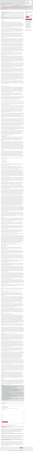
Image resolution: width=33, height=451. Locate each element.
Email (2, 417)
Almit (27, 23)
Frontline (30, 24)
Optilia (30, 23)
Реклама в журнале (10, 3)
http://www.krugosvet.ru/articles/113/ (7, 387)
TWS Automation (28, 24)
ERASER (26, 24)
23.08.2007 (3, 402)
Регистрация (4, 4)
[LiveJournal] (4, 403)
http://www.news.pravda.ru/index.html (7, 399)
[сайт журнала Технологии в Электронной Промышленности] (11, 448)
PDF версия (2, 16)
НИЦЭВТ (26, 23)
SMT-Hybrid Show (27, 25)
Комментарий (3, 409)
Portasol (26, 22)
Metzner (28, 23)
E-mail (26, 14)
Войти (1, 4)
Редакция (4, 3)
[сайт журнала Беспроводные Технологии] (21, 448)
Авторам (2, 3)
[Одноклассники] (3, 403)
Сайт (2, 419)
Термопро (26, 27)
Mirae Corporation (29, 25)
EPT (28, 22)
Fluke (27, 22)
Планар (30, 22)
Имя (2, 415)
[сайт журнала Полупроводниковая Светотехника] (16, 448)
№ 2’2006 (2, 15)
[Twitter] (2, 403)
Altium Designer (27, 26)
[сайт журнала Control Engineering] (26, 448)
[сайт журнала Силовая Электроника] (8, 448)
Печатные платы (7, 402)
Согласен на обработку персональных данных (28, 15)
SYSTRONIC (30, 26)
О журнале (7, 3)
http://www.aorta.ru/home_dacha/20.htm (7, 397)
